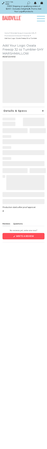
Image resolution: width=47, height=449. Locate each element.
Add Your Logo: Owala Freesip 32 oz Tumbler (21, 38)
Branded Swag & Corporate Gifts (23, 33)
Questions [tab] (18, 224)
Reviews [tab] (6, 224)
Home (7, 33)
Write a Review (30, 237)
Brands (26, 36)
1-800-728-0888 (9, 3)
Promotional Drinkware (13, 36)
